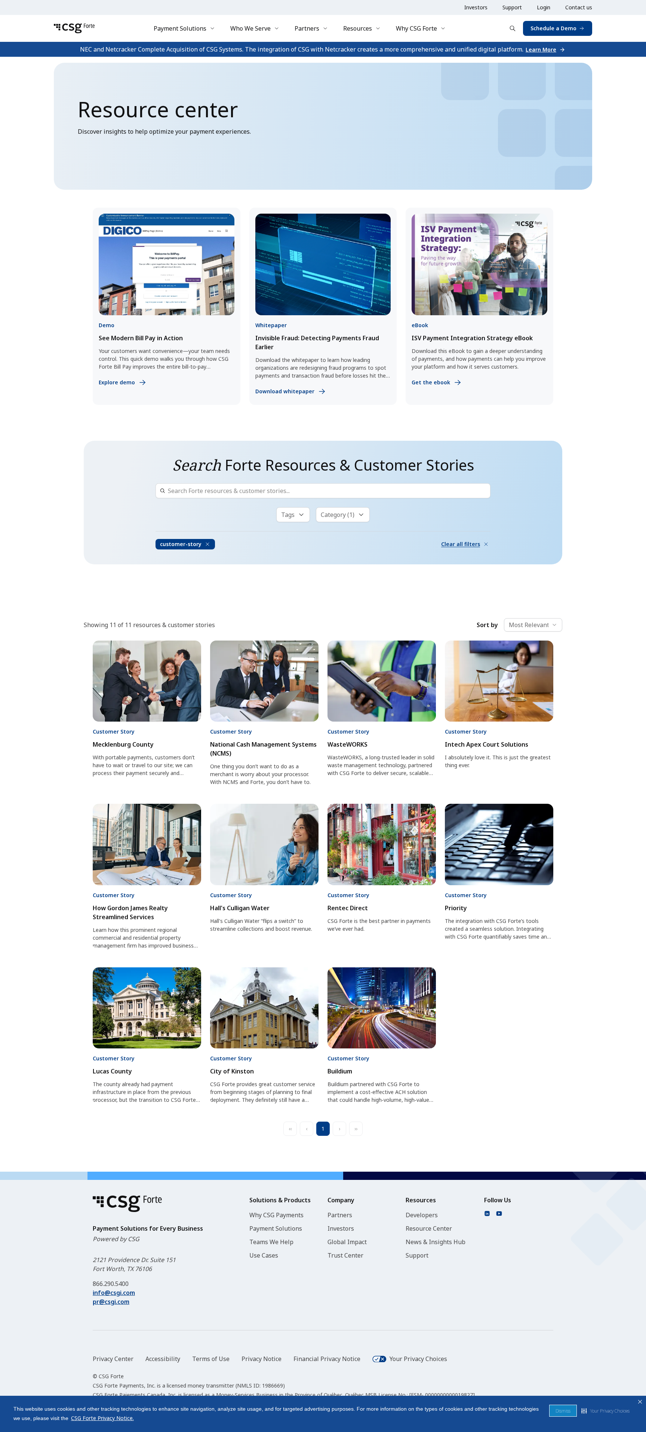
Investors (475, 7)
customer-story (181, 544)
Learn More (541, 49)
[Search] (512, 28)
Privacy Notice (262, 1359)
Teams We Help (271, 1242)
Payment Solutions (180, 28)
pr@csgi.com (111, 1302)
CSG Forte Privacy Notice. (102, 1418)
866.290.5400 (111, 1284)
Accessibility (162, 1359)
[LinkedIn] (487, 1213)
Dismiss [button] (563, 1411)
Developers (422, 1215)
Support (512, 7)
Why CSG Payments (276, 1215)
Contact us (578, 7)
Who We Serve (250, 28)
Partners (307, 28)
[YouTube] (499, 1213)
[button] (605, 1411)
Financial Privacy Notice (326, 1359)
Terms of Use (211, 1359)
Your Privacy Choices (418, 1359)
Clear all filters (460, 544)
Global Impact (347, 1242)
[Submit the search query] (162, 491)
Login (543, 7)
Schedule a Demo (553, 28)
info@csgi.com (114, 1293)
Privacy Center (113, 1359)
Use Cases (263, 1255)
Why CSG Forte (416, 28)
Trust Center (345, 1255)
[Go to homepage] (74, 28)
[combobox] (533, 625)
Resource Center (429, 1228)
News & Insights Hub (435, 1242)
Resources (357, 28)
